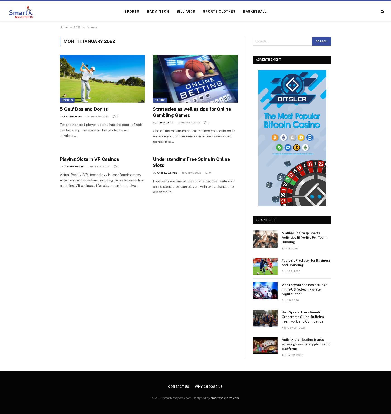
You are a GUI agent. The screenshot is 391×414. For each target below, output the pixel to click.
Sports (131, 11)
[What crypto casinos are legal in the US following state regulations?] (265, 290)
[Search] (382, 12)
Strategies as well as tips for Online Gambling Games (192, 112)
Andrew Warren (74, 166)
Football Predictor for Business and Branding (306, 263)
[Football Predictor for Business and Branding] (265, 266)
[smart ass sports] (21, 11)
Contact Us (178, 386)
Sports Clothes (219, 11)
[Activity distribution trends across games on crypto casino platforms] (265, 345)
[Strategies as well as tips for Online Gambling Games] (195, 79)
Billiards (186, 11)
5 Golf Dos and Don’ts (84, 109)
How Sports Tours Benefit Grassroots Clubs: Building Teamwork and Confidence (303, 316)
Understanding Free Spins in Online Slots (191, 162)
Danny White (165, 122)
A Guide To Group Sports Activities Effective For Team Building (304, 237)
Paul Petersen (73, 116)
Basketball (255, 11)
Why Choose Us (209, 386)
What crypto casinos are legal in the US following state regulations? (305, 289)
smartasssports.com (225, 398)
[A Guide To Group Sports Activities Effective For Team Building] (265, 239)
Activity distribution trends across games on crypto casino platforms (306, 344)
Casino (160, 100)
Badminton (158, 11)
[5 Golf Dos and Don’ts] (102, 79)
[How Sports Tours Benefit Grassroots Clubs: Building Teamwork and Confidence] (265, 318)
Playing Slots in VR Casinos (89, 159)
